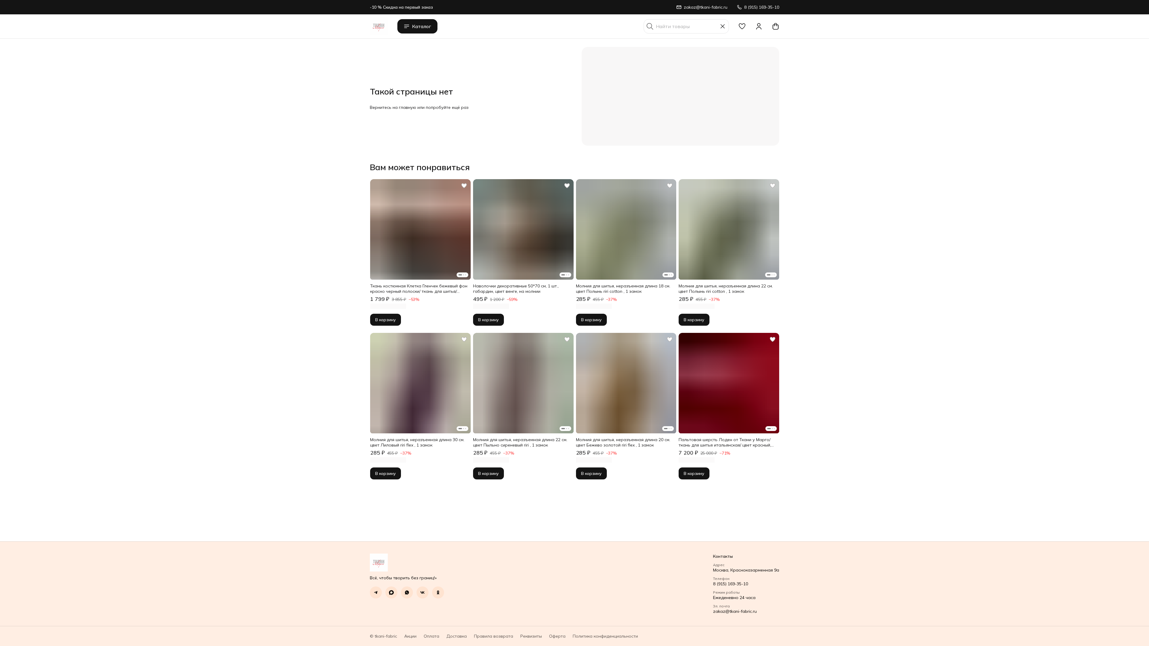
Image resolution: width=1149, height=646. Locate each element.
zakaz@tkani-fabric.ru (735, 611)
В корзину (385, 319)
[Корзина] (775, 26)
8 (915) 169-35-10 (730, 583)
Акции (410, 636)
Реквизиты (531, 636)
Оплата (431, 636)
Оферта (557, 636)
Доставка (456, 636)
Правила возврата (493, 636)
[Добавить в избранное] (464, 185)
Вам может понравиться (420, 167)
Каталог (421, 26)
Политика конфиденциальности (605, 636)
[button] (742, 26)
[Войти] (758, 26)
